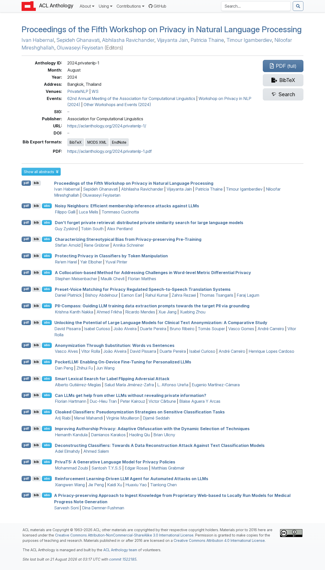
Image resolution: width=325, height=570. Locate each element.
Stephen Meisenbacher (76, 278)
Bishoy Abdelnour (101, 295)
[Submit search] (298, 6)
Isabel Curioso (97, 328)
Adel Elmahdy (67, 451)
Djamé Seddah (156, 418)
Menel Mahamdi (88, 418)
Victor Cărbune (162, 401)
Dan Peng (64, 368)
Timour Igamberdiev (249, 40)
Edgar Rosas (136, 468)
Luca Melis (88, 211)
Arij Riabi (63, 418)
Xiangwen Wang (70, 484)
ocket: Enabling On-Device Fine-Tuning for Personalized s (123, 361)
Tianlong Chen (163, 484)
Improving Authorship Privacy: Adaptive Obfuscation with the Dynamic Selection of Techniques (152, 428)
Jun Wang (105, 368)
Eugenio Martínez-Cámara (216, 384)
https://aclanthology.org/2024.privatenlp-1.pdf (109, 151)
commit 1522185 (122, 559)
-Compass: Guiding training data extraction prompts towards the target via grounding (152, 305)
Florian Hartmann (70, 401)
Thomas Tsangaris (216, 295)
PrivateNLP (77, 91)
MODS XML (96, 142)
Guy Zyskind (66, 228)
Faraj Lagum (248, 295)
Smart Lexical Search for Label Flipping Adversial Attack (112, 378)
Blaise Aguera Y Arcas (199, 401)
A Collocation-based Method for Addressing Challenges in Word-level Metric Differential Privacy (153, 272)
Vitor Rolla (90, 351)
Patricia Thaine (207, 40)
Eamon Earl (131, 295)
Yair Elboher (91, 261)
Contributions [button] (129, 6)
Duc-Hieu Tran (103, 401)
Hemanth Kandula (71, 434)
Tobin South (92, 228)
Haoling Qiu (139, 434)
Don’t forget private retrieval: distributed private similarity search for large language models (149, 222)
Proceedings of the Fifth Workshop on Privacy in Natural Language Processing (162, 29)
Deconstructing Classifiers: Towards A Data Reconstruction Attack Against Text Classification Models (160, 445)
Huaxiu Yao (136, 484)
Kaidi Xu (114, 484)
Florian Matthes (142, 278)
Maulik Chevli (112, 278)
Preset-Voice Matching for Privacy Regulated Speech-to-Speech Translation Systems (143, 289)
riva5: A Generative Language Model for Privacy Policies (115, 461)
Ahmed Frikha (109, 311)
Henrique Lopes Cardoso (271, 351)
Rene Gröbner (96, 245)
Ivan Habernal (38, 40)
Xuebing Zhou (192, 311)
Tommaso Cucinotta (120, 211)
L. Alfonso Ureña (172, 384)
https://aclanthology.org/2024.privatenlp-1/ (106, 125)
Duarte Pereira (153, 328)
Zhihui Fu (84, 368)
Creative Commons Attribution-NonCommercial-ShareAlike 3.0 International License (124, 535)
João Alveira (125, 328)
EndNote (119, 142)
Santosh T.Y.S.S (106, 468)
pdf (26, 183)
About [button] (85, 6)
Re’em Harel (66, 261)
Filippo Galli (65, 211)
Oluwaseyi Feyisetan (80, 48)
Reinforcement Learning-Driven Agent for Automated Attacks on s (131, 478)
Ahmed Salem (96, 451)
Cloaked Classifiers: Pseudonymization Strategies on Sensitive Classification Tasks (140, 411)
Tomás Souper (211, 328)
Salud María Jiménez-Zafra (129, 384)
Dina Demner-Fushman (103, 507)
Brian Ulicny (164, 434)
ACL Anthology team (120, 550)
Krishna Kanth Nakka (74, 311)
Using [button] (104, 6)
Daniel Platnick (68, 295)
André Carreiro (270, 328)
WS (95, 91)
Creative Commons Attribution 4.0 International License (219, 540)
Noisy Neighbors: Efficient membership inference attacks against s (127, 205)
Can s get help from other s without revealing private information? (130, 395)
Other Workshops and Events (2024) (117, 104)
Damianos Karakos (108, 434)
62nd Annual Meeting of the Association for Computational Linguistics (131, 98)
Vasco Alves (66, 351)
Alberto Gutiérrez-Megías (78, 384)
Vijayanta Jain (172, 40)
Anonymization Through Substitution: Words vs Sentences (114, 345)
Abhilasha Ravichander (128, 40)
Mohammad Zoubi (71, 468)
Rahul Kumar (156, 295)
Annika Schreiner (128, 245)
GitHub (160, 6)
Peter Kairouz (132, 401)
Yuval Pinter (116, 261)
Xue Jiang (167, 311)
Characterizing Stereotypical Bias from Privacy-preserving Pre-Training (128, 239)
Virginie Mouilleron (122, 418)
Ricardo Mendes (140, 311)
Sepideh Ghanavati (78, 40)
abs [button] (47, 206)
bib (36, 183)
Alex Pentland (120, 228)
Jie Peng (96, 484)
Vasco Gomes (241, 328)
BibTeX (76, 142)
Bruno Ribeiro (182, 328)
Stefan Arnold (67, 245)
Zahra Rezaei (184, 295)
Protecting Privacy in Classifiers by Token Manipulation (111, 255)
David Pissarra (67, 328)
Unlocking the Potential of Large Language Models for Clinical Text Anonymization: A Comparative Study (160, 322)
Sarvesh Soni (66, 507)
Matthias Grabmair (168, 468)
